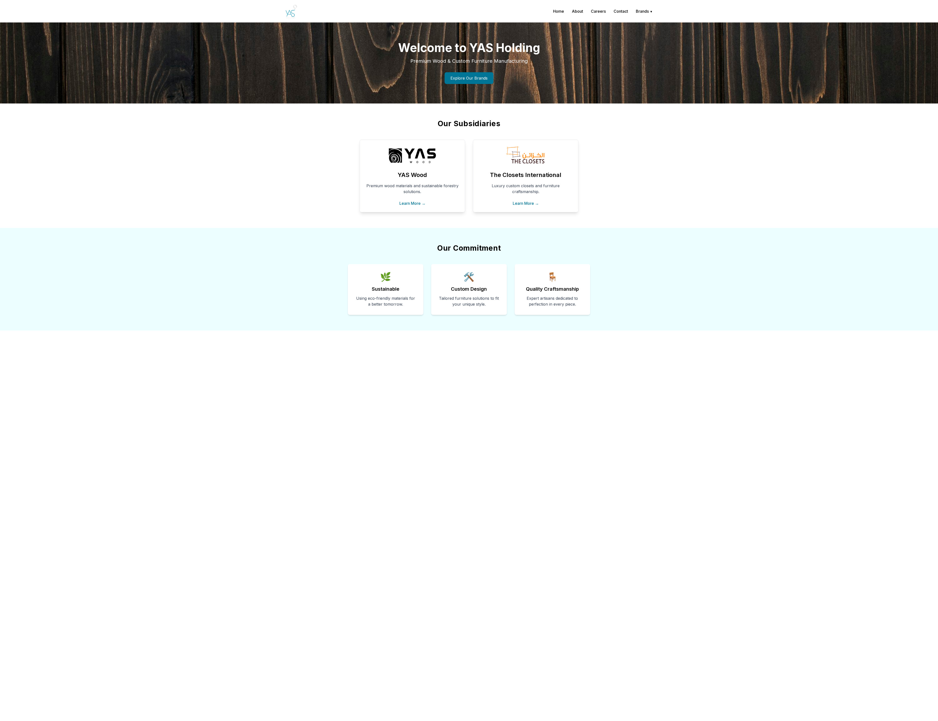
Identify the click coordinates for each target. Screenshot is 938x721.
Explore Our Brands (469, 78)
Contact (621, 11)
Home (558, 11)
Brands (644, 11)
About (577, 11)
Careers (598, 11)
